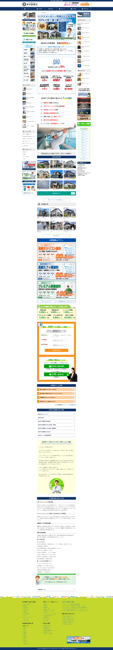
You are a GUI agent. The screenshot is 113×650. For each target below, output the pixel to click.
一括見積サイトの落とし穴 (68, 622)
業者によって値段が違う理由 (68, 620)
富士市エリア (84, 150)
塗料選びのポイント (47, 632)
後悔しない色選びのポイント (68, 616)
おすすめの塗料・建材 (68, 602)
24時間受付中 (85, 4)
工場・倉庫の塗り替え (48, 615)
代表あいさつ (26, 610)
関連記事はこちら (42, 589)
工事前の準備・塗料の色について (28, 136)
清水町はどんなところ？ (43, 414)
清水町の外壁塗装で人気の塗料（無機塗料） (47, 428)
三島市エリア (84, 134)
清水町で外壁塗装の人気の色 (44, 431)
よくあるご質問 (26, 613)
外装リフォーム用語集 (48, 633)
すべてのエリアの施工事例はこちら (57, 199)
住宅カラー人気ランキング (68, 617)
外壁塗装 (45, 605)
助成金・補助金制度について (49, 630)
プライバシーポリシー (28, 617)
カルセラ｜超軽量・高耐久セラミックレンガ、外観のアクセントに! (75, 610)
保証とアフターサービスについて (28, 143)
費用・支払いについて (26, 141)
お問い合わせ (57, 374)
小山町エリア (84, 156)
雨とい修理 (46, 620)
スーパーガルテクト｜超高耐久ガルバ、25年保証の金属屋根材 (74, 607)
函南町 (25, 637)
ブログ (25, 615)
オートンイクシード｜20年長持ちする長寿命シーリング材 (74, 605)
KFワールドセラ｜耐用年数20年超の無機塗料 (71, 604)
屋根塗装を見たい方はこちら (66, 301)
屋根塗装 (45, 607)
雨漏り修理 (46, 617)
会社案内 (24, 154)
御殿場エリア (84, 139)
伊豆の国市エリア (84, 158)
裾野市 (25, 633)
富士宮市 (25, 640)
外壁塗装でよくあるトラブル (68, 624)
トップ (38, 12)
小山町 (25, 641)
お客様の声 (26, 607)
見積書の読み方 (47, 628)
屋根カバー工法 (47, 609)
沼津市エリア (84, 131)
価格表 (45, 604)
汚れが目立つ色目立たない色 (68, 619)
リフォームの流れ (26, 156)
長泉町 (25, 635)
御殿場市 (25, 632)
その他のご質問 (25, 145)
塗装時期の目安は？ (47, 625)
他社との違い (26, 609)
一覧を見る (56, 235)
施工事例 (25, 605)
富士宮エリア (84, 153)
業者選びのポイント (47, 627)
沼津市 (25, 627)
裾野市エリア (84, 142)
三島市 (25, 629)
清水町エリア (84, 137)
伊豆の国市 (26, 643)
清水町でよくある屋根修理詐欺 (44, 435)
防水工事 (45, 612)
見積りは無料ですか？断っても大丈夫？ (48, 389)
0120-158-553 (58, 366)
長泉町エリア (84, 145)
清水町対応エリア (57, 193)
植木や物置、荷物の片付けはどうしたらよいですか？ (51, 393)
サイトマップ (26, 618)
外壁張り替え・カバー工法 (49, 610)
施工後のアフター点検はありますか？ (48, 401)
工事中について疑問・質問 (27, 138)
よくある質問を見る (71, 404)
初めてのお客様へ (27, 604)
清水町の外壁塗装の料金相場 (44, 421)
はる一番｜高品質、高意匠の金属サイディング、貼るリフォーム (75, 609)
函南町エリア (84, 148)
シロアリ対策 (46, 618)
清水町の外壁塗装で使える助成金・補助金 (47, 424)
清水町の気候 (41, 417)
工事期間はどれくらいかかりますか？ (48, 397)
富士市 (25, 638)
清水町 (25, 630)
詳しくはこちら (46, 301)
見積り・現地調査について (27, 134)
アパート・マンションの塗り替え (50, 613)
